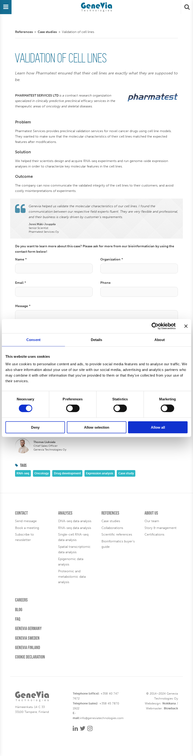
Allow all (158, 427)
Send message (26, 521)
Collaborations (112, 528)
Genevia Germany (28, 628)
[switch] (73, 408)
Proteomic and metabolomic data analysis (72, 576)
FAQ (17, 619)
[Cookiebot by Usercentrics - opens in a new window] (155, 326)
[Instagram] (89, 728)
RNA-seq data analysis (74, 528)
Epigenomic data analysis (70, 561)
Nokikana (169, 703)
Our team (152, 521)
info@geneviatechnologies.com (102, 718)
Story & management (161, 528)
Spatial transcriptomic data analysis (74, 549)
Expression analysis (99, 473)
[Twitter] (82, 728)
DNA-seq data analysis (74, 521)
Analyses (65, 513)
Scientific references (116, 534)
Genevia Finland (27, 647)
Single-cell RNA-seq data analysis (73, 537)
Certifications (154, 534)
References (24, 32)
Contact (21, 513)
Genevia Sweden (27, 638)
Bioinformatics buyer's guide (118, 544)
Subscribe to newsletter (24, 537)
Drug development (67, 473)
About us (151, 513)
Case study (126, 473)
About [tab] (159, 340)
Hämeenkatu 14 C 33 (30, 707)
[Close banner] (186, 326)
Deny (35, 427)
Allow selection (96, 427)
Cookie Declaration (30, 656)
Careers (21, 599)
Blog (18, 609)
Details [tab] (96, 340)
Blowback (171, 708)
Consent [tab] (33, 340)
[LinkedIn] (75, 728)
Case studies (47, 32)
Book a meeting (27, 528)
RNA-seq (22, 473)
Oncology (41, 473)
